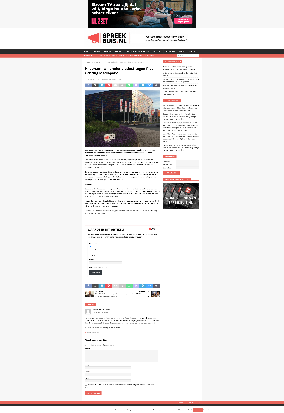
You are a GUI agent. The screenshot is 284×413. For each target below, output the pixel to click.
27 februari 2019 (93, 79)
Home (86, 51)
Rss (199, 402)
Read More (207, 410)
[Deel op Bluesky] (149, 86)
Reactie (87, 348)
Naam (87, 365)
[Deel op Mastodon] (136, 86)
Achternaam (167, 165)
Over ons (157, 51)
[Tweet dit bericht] (95, 86)
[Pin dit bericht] (108, 86)
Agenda (107, 51)
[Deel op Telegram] (142, 86)
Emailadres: (167, 168)
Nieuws (97, 51)
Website (88, 378)
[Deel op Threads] (156, 86)
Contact (193, 51)
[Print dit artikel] (122, 86)
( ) (119, 55)
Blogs (181, 51)
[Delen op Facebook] (88, 86)
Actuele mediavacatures (138, 51)
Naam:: (92, 259)
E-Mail (87, 372)
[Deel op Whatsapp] (129, 86)
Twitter (190, 402)
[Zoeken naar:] (188, 55)
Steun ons (170, 51)
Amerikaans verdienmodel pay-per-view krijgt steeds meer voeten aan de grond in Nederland (180, 127)
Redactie (105, 79)
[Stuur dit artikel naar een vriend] (115, 86)
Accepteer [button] (198, 410)
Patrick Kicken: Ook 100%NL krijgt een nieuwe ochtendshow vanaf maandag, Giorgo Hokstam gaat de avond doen (181, 107)
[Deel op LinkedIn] (102, 86)
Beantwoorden (93, 332)
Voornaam (167, 162)
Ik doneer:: (93, 243)
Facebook (180, 402)
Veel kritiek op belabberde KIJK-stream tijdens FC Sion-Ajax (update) (181, 138)
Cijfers (118, 51)
